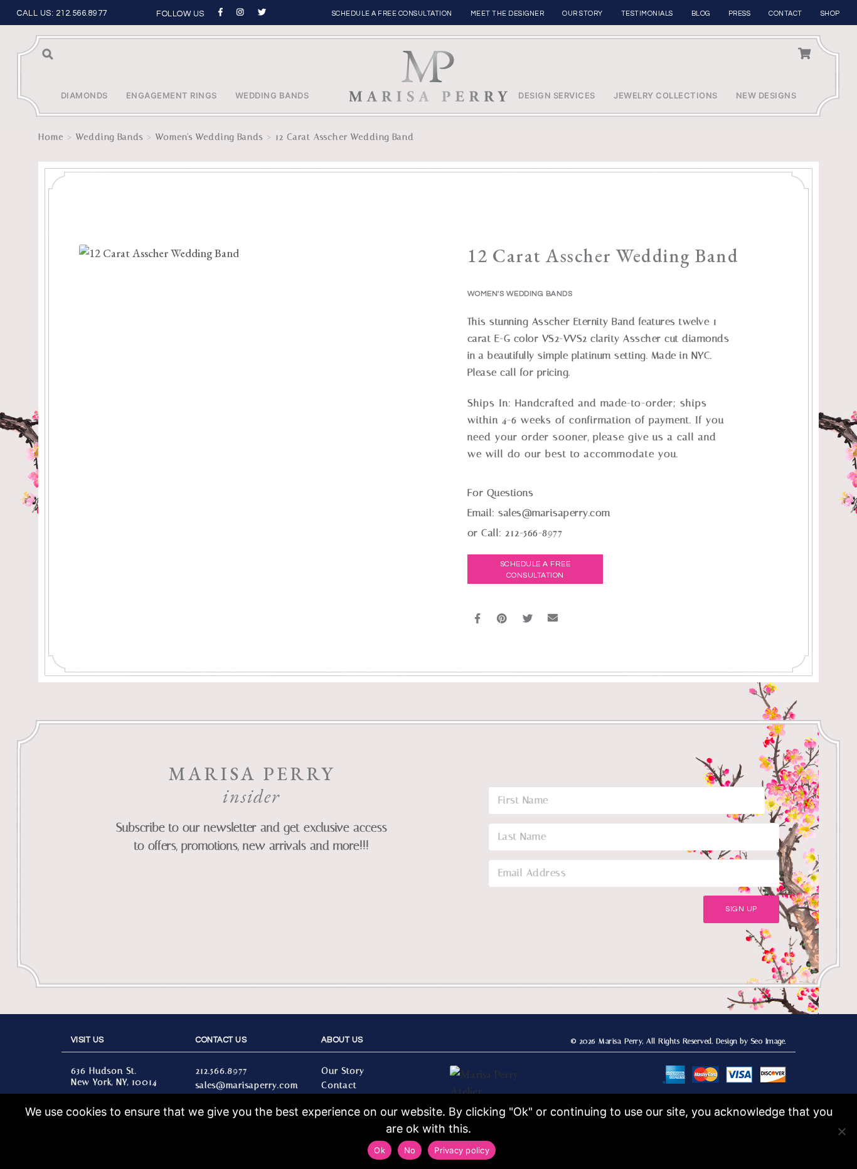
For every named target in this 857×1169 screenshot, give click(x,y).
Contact (785, 13)
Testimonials (647, 13)
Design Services (556, 95)
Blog (700, 13)
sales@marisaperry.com (247, 1085)
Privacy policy (461, 1150)
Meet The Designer (508, 13)
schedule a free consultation (392, 13)
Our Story (582, 13)
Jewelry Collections (666, 95)
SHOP (830, 13)
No (410, 1150)
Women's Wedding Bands (209, 137)
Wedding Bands (272, 95)
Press (739, 13)
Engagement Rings (171, 95)
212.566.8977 (81, 13)
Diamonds (84, 95)
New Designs (766, 95)
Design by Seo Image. (751, 1041)
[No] (841, 1131)
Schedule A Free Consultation (535, 569)
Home (50, 137)
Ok (379, 1150)
